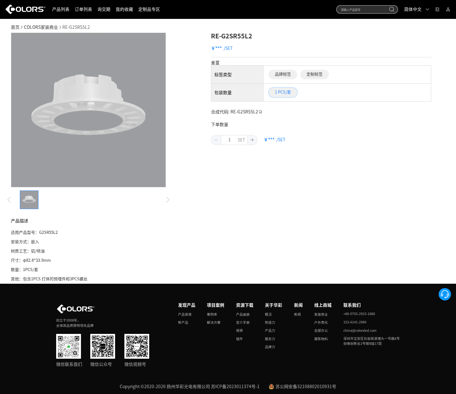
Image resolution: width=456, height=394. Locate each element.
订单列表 (83, 9)
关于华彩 (273, 305)
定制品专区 (149, 9)
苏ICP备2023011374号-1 (235, 386)
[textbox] (363, 9)
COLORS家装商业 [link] (41, 27)
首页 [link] (15, 27)
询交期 (103, 9)
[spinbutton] (229, 140)
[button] (216, 140)
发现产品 (186, 305)
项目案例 (215, 305)
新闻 (298, 305)
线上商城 (323, 305)
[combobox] (367, 9)
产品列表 (60, 9)
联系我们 (352, 305)
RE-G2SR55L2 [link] (76, 27)
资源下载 (244, 305)
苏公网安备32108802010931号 (305, 386)
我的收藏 (124, 9)
